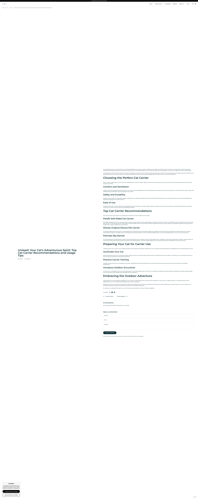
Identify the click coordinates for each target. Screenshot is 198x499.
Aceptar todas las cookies (11, 491)
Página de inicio (5, 7)
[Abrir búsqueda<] (192, 3)
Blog (11, 7)
